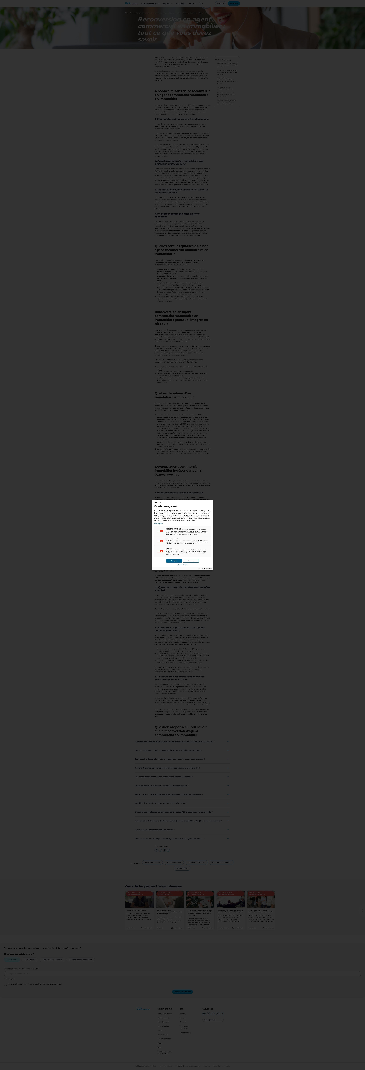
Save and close (182, 565)
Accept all (174, 561)
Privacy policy (158, 523)
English (156, 502)
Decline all (191, 561)
